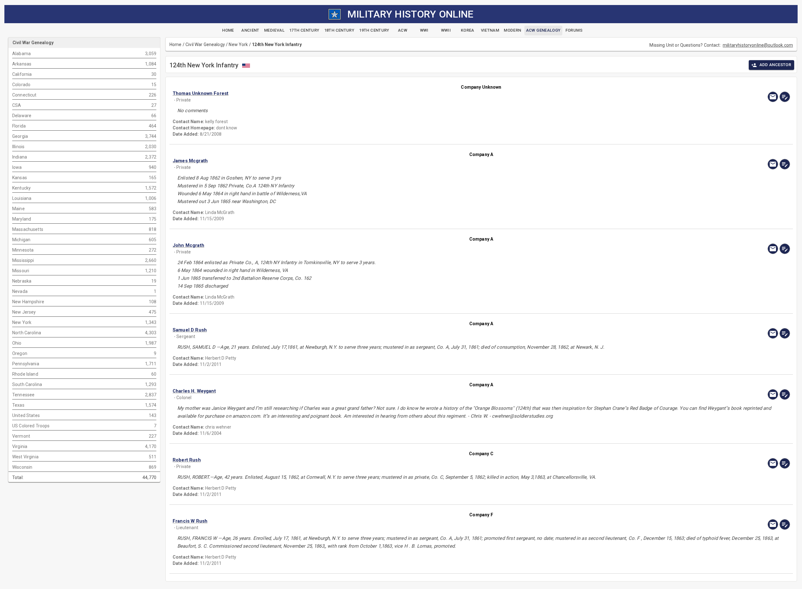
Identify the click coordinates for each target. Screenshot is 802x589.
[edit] (785, 97)
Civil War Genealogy (205, 44)
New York (238, 44)
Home (175, 44)
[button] (389, 93)
